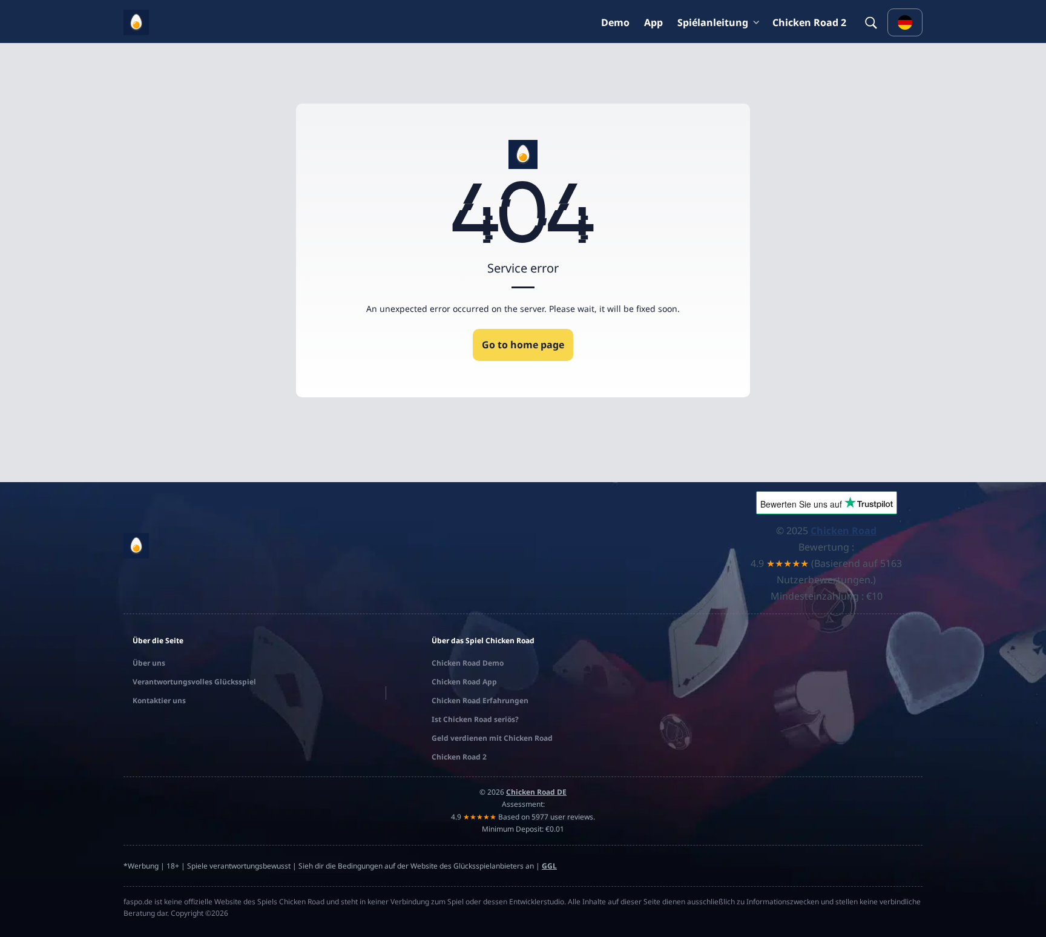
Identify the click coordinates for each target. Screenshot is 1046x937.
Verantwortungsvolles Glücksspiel (194, 682)
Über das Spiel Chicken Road (483, 640)
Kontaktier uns (159, 700)
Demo (615, 22)
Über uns (149, 663)
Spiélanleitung (712, 22)
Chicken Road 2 (809, 22)
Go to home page (523, 344)
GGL (549, 866)
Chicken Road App (464, 682)
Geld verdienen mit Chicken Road (492, 738)
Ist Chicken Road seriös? (475, 719)
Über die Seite (158, 640)
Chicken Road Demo (468, 663)
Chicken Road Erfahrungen (480, 700)
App (653, 22)
